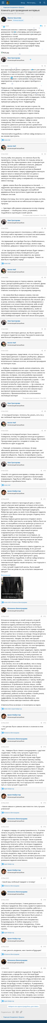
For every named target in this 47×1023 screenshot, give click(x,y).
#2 (45, 66)
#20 (45, 968)
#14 (45, 747)
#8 (45, 411)
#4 (45, 228)
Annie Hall (11, 146)
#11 (45, 499)
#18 (45, 900)
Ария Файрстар (14, 491)
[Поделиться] (42, 26)
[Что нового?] (40, 3)
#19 (45, 947)
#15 (45, 803)
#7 (45, 351)
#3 (45, 154)
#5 (45, 277)
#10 (45, 471)
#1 (45, 26)
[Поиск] (44, 3)
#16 (45, 827)
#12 (45, 616)
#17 (45, 878)
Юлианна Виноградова (17, 608)
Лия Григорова (13, 58)
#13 (45, 723)
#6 (45, 329)
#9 (45, 431)
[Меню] (3, 2)
